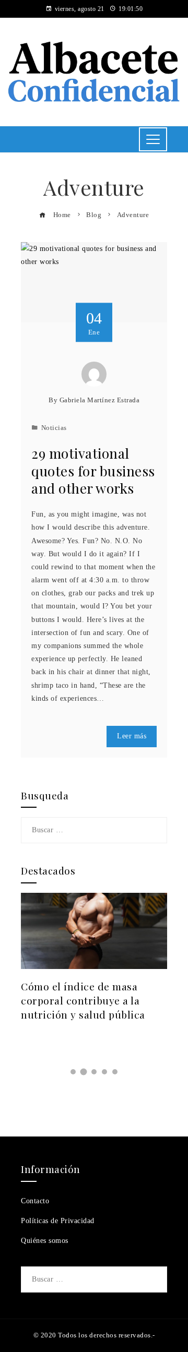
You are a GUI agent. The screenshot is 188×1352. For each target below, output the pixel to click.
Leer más (131, 736)
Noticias (54, 428)
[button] (73, 1071)
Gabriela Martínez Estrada (100, 400)
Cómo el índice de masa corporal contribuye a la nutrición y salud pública (83, 1000)
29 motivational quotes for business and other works (93, 471)
